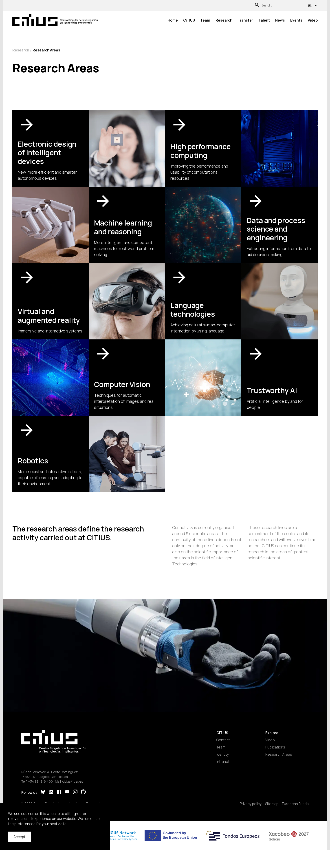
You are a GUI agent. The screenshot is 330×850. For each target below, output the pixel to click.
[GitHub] (83, 792)
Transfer (245, 20)
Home (173, 20)
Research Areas (278, 754)
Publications (275, 747)
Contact (223, 739)
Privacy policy (251, 803)
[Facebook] (59, 792)
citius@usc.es (72, 781)
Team (205, 20)
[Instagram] (75, 792)
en (310, 5)
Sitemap (271, 803)
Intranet (222, 761)
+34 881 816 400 (40, 781)
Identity (222, 754)
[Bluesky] (43, 792)
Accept (19, 836)
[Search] (257, 5)
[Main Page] (55, 20)
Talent (264, 20)
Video (313, 20)
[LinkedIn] (51, 792)
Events (296, 20)
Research (224, 20)
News (280, 20)
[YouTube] (67, 792)
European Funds (295, 803)
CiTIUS (189, 20)
